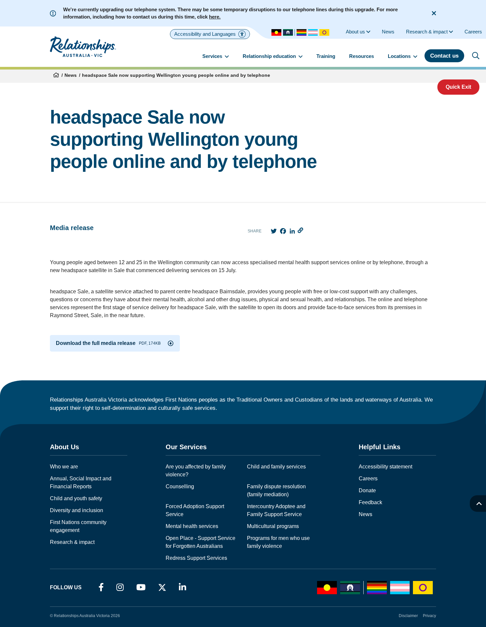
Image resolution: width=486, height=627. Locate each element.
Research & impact (72, 542)
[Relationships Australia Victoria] (83, 46)
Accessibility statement (385, 466)
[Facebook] (101, 587)
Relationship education (270, 56)
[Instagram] (120, 587)
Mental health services (192, 526)
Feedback (370, 502)
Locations (400, 56)
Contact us (444, 56)
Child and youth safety (76, 498)
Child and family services (276, 466)
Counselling (180, 486)
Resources (361, 56)
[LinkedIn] (182, 587)
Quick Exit (458, 87)
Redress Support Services (196, 558)
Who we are (64, 466)
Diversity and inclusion (76, 510)
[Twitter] (162, 589)
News (70, 75)
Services (212, 56)
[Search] (475, 55)
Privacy (429, 615)
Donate (367, 490)
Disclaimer (408, 615)
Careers (368, 478)
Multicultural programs (273, 526)
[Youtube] (140, 587)
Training (325, 56)
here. (215, 17)
